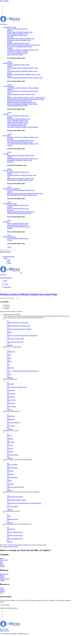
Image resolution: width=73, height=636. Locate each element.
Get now (9, 134)
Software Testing (8, 170)
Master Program (8, 63)
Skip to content (4, 1)
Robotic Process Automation (12, 188)
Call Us (9, 61)
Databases (6, 222)
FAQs (9, 260)
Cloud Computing (9, 86)
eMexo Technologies (6, 277)
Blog (8, 261)
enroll (25, 545)
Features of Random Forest (9, 546)
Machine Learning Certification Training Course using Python (28, 294)
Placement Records (9, 256)
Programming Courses (10, 27)
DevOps (6, 114)
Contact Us (3, 274)
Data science (7, 135)
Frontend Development (10, 203)
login (19, 545)
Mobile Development (9, 237)
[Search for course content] (17, 298)
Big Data (6, 153)
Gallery (9, 263)
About (5, 258)
